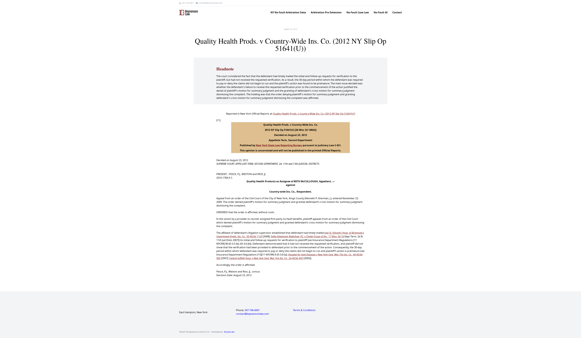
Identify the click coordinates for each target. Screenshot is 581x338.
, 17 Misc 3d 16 (307, 236)
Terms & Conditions (304, 310)
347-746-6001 (188, 3)
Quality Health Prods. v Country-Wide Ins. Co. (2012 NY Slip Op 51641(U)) (314, 113)
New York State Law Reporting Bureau (279, 145)
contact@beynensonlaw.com (211, 3)
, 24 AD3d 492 (266, 258)
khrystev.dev (229, 332)
